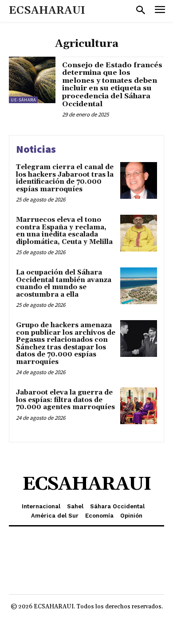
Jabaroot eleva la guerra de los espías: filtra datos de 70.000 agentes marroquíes (65, 399)
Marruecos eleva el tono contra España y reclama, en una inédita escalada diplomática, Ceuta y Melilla (64, 231)
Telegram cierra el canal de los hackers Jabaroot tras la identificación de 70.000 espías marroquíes (65, 178)
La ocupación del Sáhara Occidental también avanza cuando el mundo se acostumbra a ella (63, 283)
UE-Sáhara (23, 100)
